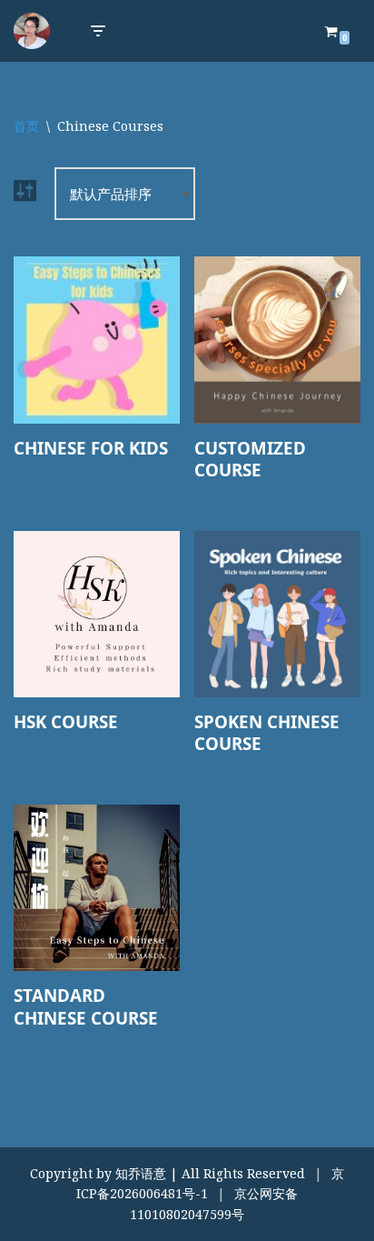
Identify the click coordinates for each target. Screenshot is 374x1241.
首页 (26, 126)
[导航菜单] (97, 30)
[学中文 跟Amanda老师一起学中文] (32, 31)
